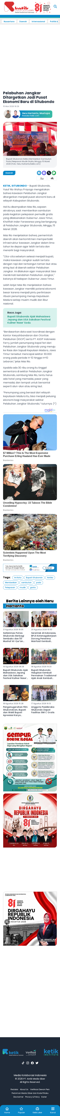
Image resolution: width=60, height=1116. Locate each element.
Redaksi (14, 1089)
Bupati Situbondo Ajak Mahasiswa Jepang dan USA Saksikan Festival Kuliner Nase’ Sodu (28, 319)
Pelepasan (10, 587)
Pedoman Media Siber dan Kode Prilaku (30, 1093)
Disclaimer (18, 1097)
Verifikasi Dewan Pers (40, 1089)
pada (38, 582)
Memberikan (11, 582)
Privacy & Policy (32, 1097)
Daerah (23, 21)
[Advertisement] (30, 55)
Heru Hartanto (30, 113)
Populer (21, 1112)
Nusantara (9, 21)
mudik (23, 587)
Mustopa (45, 113)
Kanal (53, 1112)
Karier (44, 1097)
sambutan (26, 582)
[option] (30, 758)
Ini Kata (17, 577)
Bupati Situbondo (34, 577)
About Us (24, 1089)
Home (7, 1112)
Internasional (38, 21)
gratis (33, 587)
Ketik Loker (37, 1112)
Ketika (50, 577)
